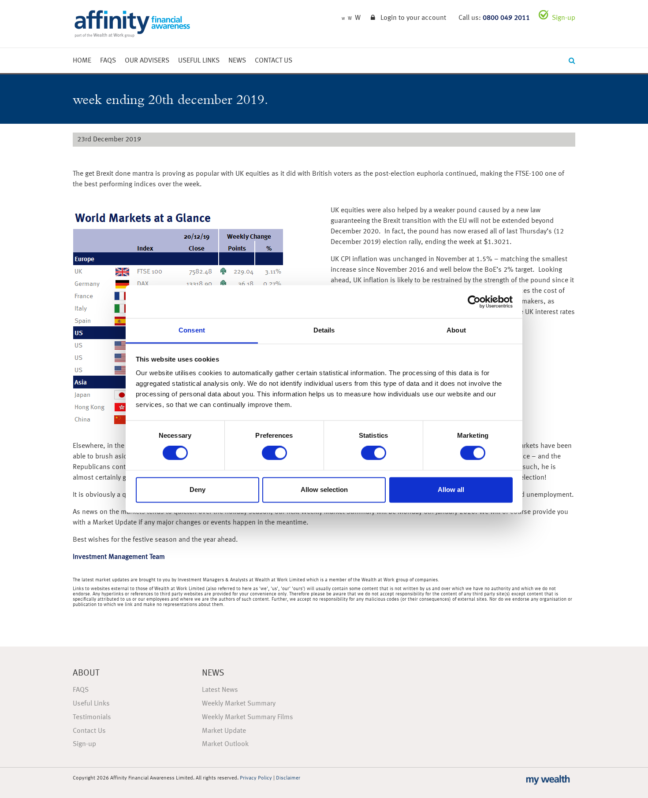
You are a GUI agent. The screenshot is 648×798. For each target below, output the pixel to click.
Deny (197, 489)
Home (82, 60)
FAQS (108, 60)
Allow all (451, 489)
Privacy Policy (256, 778)
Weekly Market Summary (239, 703)
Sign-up (563, 18)
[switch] (274, 453)
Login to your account (413, 18)
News (237, 60)
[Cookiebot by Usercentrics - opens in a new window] (474, 301)
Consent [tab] (192, 330)
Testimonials (92, 717)
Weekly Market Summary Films (247, 717)
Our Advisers (147, 60)
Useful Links (199, 60)
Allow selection (324, 489)
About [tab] (456, 330)
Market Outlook (225, 744)
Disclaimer (288, 778)
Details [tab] (324, 330)
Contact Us (273, 60)
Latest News (220, 690)
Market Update (224, 731)
